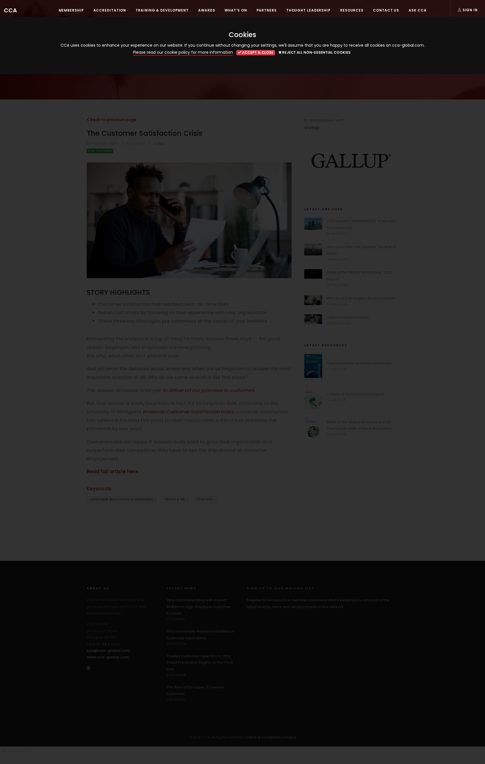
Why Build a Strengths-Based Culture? (361, 298)
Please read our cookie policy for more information (183, 52)
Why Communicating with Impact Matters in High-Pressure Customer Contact (199, 606)
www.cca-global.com (108, 657)
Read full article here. (113, 471)
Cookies (289, 737)
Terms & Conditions (263, 737)
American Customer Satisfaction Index (188, 411)
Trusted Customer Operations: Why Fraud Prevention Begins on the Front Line (200, 662)
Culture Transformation (348, 317)
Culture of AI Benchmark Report (355, 394)
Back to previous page (112, 120)
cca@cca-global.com (108, 650)
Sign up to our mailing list (280, 588)
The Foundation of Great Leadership (359, 363)
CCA (10, 10)
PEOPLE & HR (175, 499)
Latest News (181, 588)
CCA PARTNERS (100, 151)
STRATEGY (205, 499)
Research (136, 143)
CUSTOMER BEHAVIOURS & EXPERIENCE (122, 499)
